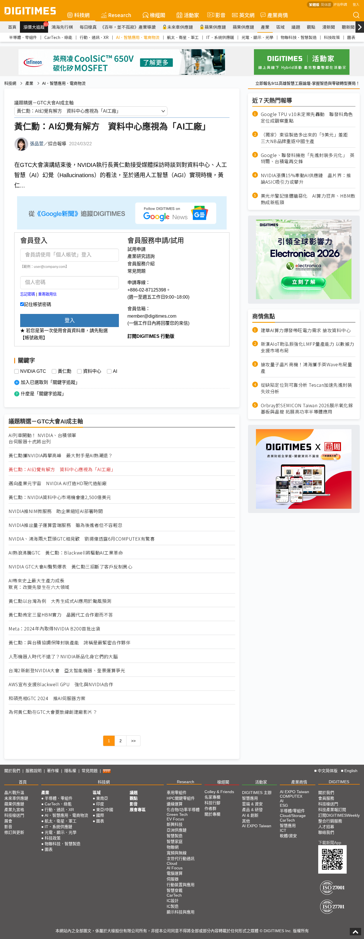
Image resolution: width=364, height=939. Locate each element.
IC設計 (173, 900)
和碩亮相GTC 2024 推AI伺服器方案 (47, 698)
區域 (280, 27)
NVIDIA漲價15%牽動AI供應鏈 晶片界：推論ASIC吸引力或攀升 (306, 178)
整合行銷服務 (330, 821)
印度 (100, 804)
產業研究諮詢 (141, 256)
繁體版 (314, 4)
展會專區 (138, 809)
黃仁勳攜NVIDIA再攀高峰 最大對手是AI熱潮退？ (61, 455)
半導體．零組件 (23, 37)
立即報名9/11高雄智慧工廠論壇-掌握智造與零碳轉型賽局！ (307, 83)
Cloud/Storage (293, 815)
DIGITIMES (339, 781)
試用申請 (136, 249)
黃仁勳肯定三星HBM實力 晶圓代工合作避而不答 (61, 614)
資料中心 (92, 371)
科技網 (82, 14)
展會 (8, 821)
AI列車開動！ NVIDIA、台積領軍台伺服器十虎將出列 (42, 438)
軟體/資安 (288, 835)
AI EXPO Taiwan (256, 826)
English (350, 770)
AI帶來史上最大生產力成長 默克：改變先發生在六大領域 (39, 583)
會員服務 (326, 798)
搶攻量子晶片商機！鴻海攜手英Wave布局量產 (306, 367)
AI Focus (175, 868)
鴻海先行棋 (62, 27)
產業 (265, 27)
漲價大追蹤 (35, 26)
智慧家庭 (175, 841)
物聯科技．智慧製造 (299, 37)
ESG (284, 805)
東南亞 (102, 798)
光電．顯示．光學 (257, 37)
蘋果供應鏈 (215, 27)
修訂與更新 (14, 832)
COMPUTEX (291, 796)
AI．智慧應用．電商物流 (138, 37)
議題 (295, 27)
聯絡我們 (326, 832)
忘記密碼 (27, 294)
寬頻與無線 (177, 853)
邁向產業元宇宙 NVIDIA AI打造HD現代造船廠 (58, 483)
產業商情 (277, 14)
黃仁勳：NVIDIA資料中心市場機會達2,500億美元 (60, 497)
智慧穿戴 (175, 890)
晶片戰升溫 (14, 792)
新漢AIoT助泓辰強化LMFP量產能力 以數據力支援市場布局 (307, 347)
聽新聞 (348, 27)
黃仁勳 (64, 371)
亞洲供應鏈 (177, 830)
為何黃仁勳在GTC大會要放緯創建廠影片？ (53, 712)
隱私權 (70, 770)
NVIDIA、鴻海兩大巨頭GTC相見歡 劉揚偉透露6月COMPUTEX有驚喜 (82, 538)
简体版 (326, 4)
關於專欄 (212, 814)
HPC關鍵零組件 (181, 798)
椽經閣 (157, 14)
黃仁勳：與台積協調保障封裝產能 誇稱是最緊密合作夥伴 (70, 642)
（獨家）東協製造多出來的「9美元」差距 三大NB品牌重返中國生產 (307, 137)
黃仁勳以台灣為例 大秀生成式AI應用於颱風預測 (60, 601)
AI (115, 371)
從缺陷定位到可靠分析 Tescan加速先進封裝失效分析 (306, 388)
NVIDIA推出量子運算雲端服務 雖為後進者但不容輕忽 (66, 525)
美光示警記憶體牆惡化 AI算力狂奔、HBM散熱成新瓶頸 (308, 199)
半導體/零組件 (292, 810)
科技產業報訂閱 (332, 809)
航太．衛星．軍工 (183, 37)
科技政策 (332, 37)
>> (133, 741)
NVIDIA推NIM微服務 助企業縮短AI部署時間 (56, 511)
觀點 (311, 27)
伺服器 (173, 879)
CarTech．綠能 (58, 37)
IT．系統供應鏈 (220, 37)
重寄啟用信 (47, 294)
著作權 (53, 770)
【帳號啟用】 (33, 337)
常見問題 (136, 271)
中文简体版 (328, 770)
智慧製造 (175, 835)
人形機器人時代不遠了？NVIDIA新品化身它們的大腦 (63, 656)
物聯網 (173, 847)
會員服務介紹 (141, 263)
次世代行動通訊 (181, 858)
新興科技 (175, 824)
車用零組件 (177, 792)
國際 (100, 815)
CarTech (174, 895)
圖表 (351, 37)
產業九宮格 (14, 809)
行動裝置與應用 (181, 884)
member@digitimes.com (151, 316)
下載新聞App (329, 842)
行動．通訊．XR (94, 37)
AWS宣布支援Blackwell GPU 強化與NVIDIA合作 (61, 684)
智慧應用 (250, 798)
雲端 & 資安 (252, 804)
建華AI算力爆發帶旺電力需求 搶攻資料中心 (306, 330)
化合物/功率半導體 (183, 809)
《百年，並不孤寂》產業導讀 (128, 27)
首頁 (12, 27)
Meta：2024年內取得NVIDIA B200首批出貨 (54, 628)
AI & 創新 (250, 815)
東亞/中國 (104, 809)
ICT (283, 830)
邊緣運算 (175, 804)
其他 (246, 821)
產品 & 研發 (252, 809)
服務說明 (34, 770)
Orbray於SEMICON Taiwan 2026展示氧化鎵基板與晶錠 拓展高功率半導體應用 (307, 408)
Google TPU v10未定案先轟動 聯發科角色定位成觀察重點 (307, 117)
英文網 (247, 14)
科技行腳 (212, 803)
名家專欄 (212, 797)
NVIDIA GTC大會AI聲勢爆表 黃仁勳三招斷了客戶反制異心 (70, 566)
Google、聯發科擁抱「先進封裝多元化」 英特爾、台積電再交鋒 (308, 158)
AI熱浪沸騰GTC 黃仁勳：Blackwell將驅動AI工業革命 (66, 552)
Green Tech (177, 814)
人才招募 (326, 826)
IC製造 (173, 906)
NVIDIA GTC (33, 371)
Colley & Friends (219, 791)
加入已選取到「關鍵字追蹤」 (50, 382)
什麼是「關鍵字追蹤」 (43, 393)
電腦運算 (175, 873)
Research (119, 14)
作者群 (210, 808)
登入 (356, 4)
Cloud (172, 863)
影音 (218, 14)
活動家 (191, 14)
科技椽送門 (14, 815)
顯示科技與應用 (181, 912)
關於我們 (12, 770)
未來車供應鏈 (180, 27)
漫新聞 (328, 27)
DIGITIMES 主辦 (257, 792)
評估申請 (340, 4)
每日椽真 (88, 27)
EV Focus (175, 819)
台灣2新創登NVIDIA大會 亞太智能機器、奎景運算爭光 (67, 670)
